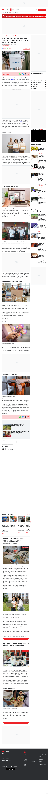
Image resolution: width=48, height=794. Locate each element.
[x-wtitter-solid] (25, 75)
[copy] (28, 75)
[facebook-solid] (23, 75)
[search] (36, 10)
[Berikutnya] (30, 530)
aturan (25, 123)
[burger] (45, 12)
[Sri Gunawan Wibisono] (3, 457)
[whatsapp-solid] (20, 75)
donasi (17, 80)
